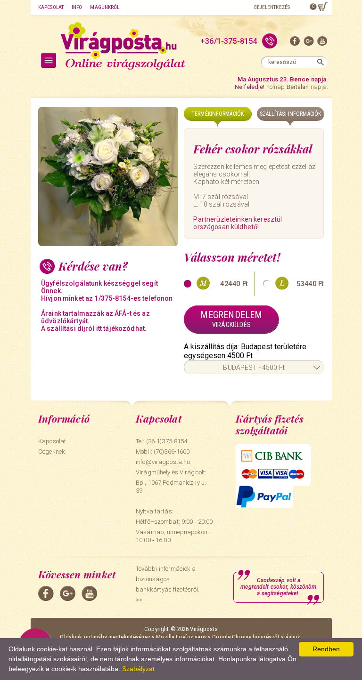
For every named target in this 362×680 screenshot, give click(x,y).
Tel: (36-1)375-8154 (161, 441)
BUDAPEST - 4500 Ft (254, 367)
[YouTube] (322, 43)
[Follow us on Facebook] (295, 43)
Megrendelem (231, 318)
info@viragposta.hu (163, 461)
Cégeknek (51, 451)
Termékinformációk (217, 114)
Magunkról (104, 7)
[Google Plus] (309, 43)
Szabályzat (138, 668)
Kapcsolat (51, 7)
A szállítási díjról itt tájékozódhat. (94, 328)
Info (77, 7)
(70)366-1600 (172, 451)
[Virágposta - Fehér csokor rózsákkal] (108, 176)
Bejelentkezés (272, 7)
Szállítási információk (290, 114)
